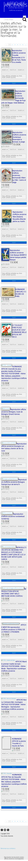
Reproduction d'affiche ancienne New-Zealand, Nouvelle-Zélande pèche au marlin (19, 216)
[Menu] (24, 17)
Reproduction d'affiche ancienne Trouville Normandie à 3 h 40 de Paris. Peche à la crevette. (19, 56)
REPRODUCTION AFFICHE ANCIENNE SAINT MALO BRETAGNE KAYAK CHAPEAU (13, 592)
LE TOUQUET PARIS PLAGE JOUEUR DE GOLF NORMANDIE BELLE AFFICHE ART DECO (19, 331)
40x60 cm (5, 70)
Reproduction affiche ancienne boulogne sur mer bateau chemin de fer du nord (14, 447)
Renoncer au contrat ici (8, 848)
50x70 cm (13, 70)
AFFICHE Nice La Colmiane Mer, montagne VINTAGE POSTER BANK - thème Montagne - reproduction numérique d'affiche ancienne (13, 704)
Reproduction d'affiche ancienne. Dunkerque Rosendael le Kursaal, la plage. (19, 137)
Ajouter (14, 83)
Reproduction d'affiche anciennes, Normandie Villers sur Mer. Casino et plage (19, 176)
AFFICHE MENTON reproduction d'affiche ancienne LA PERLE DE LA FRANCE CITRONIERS (13, 628)
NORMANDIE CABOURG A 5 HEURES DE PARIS (20, 292)
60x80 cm (21, 70)
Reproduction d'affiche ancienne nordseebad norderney (12, 516)
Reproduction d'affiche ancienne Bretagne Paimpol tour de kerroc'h (14, 481)
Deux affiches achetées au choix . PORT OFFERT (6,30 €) (12, 76)
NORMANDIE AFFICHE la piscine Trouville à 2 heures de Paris (19, 742)
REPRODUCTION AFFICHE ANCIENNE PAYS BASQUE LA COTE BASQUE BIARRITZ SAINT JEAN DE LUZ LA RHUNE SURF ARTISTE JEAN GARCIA (13, 553)
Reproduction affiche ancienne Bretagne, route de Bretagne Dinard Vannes (13, 411)
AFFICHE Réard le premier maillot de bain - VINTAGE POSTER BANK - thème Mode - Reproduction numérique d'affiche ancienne (14, 666)
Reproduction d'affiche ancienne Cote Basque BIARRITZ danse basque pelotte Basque (18, 255)
